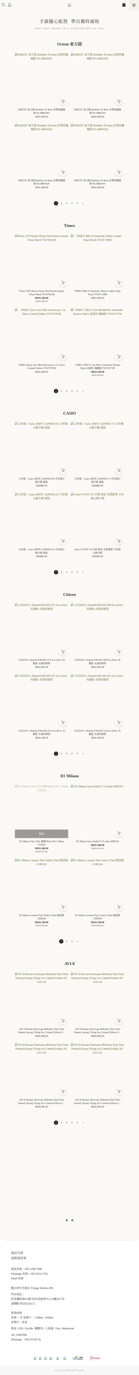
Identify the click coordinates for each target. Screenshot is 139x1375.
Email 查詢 (17, 1278)
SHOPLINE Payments (74, 1370)
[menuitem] (56, 203)
